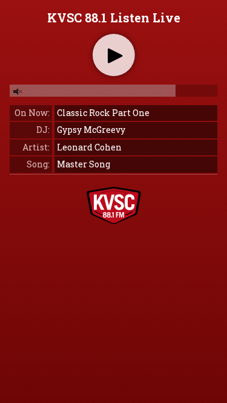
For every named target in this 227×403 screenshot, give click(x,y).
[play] (115, 55)
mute (18, 91)
